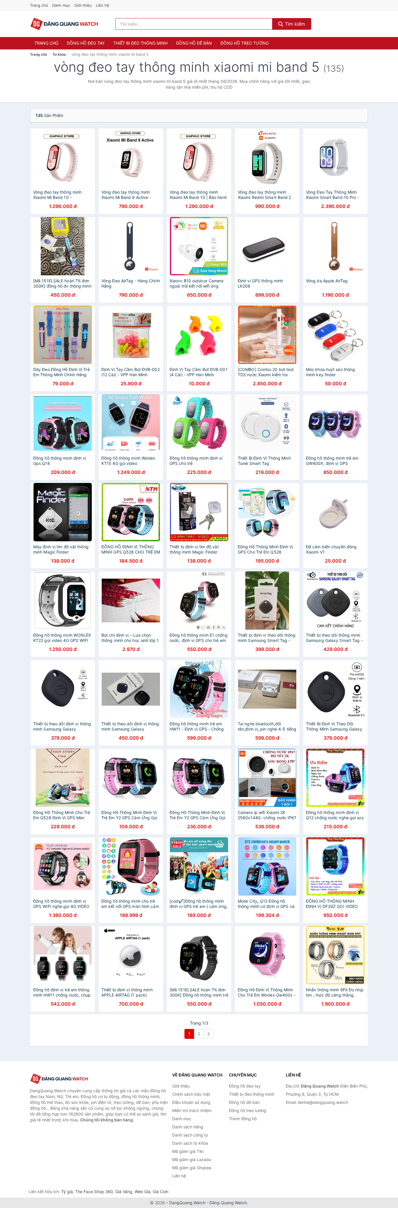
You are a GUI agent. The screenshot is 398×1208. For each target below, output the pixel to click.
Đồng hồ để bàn (194, 43)
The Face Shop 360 (94, 1191)
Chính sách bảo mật (191, 1094)
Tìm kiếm (294, 24)
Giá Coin (160, 1191)
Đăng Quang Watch (228, 1202)
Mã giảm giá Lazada (191, 1159)
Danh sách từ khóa (190, 1143)
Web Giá (142, 1191)
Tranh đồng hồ (243, 1118)
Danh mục (61, 5)
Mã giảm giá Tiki (187, 1151)
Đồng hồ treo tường (245, 43)
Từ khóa (59, 54)
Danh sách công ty (190, 1134)
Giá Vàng (123, 1191)
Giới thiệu (83, 5)
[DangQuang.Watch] (64, 24)
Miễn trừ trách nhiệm (192, 1110)
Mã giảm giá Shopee (191, 1167)
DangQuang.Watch (187, 1202)
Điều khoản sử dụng (191, 1102)
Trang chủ (39, 5)
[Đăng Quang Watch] (59, 1079)
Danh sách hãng (187, 1126)
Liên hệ (102, 5)
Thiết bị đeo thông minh (140, 43)
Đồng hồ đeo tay (86, 43)
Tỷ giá (67, 1191)
